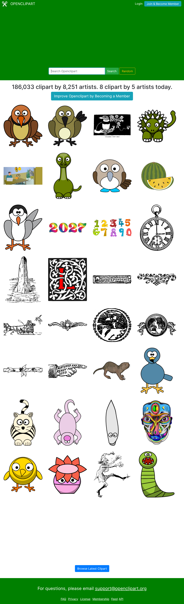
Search (111, 71)
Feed (114, 599)
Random (127, 71)
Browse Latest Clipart (92, 568)
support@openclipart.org (121, 588)
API (121, 599)
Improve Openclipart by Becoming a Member (92, 96)
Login (138, 3)
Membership (101, 599)
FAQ (63, 599)
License (85, 599)
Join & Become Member (163, 4)
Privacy (73, 599)
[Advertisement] (92, 38)
